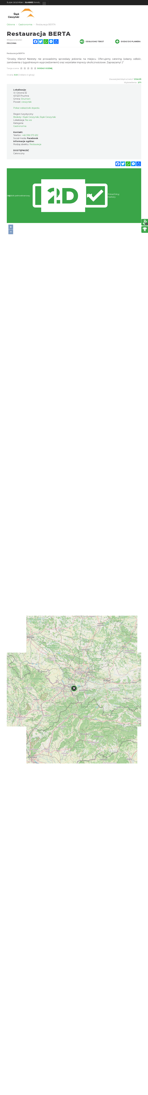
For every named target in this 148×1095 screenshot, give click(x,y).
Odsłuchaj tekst (95, 41)
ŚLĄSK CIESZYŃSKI (15, 2)
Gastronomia (19, 126)
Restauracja (35, 144)
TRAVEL (32, 2)
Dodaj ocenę (44, 68)
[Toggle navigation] (44, 3)
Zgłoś (137, 79)
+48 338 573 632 (30, 135)
